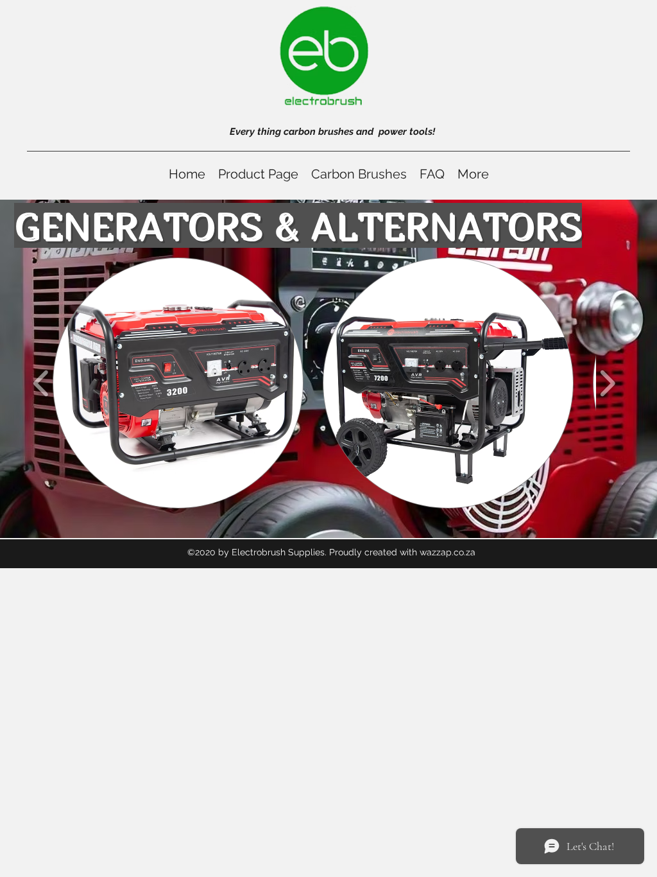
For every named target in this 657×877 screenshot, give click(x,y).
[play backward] (41, 383)
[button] (178, 382)
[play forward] (607, 383)
